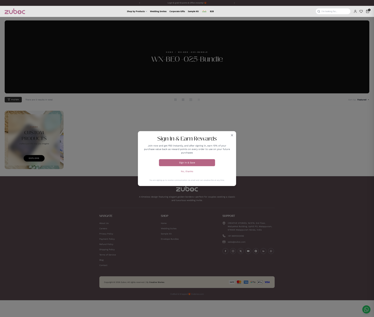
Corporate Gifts (177, 11)
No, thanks (187, 171)
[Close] (232, 135)
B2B (212, 11)
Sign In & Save (187, 162)
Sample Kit (193, 11)
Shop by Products (136, 11)
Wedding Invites (158, 11)
